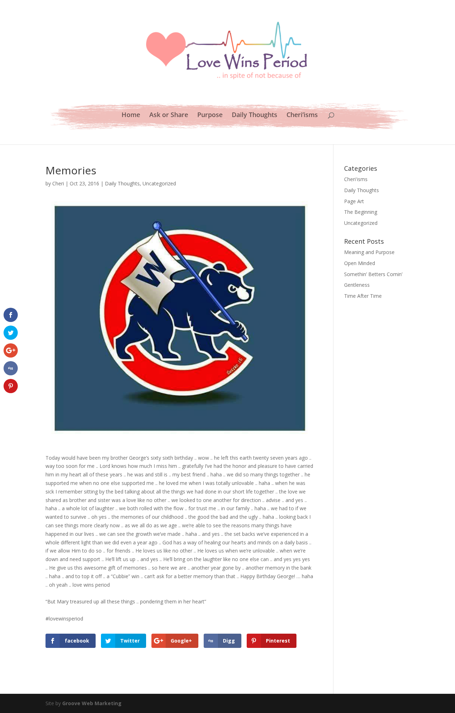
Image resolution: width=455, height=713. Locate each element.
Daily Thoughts (254, 115)
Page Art (354, 201)
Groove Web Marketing (92, 703)
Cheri (58, 183)
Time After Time (363, 295)
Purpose (210, 115)
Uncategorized (159, 183)
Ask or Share (168, 115)
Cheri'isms (356, 179)
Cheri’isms (302, 115)
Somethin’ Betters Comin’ (373, 274)
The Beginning (360, 211)
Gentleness (357, 284)
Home (131, 115)
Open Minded (359, 263)
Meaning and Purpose (369, 252)
